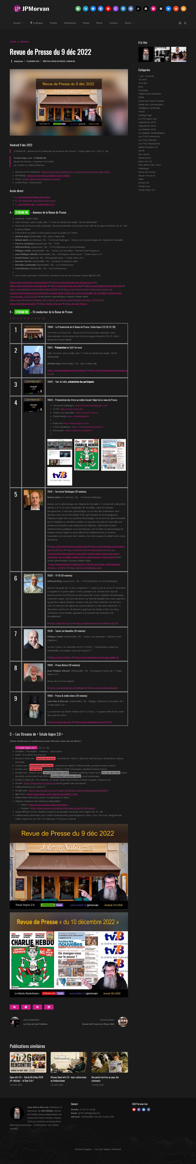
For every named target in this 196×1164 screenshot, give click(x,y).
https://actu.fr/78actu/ (76, 303)
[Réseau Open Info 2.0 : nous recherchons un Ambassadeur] (69, 1062)
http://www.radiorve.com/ (76, 423)
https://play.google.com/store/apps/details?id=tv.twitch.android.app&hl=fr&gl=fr (68, 790)
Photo (99, 23)
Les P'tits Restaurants (149, 143)
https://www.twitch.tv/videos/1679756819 (48, 175)
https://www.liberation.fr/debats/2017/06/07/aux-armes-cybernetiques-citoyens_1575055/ (55, 300)
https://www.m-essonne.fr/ (78, 430)
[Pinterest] (37, 1007)
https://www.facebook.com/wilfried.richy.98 (96, 623)
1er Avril (142, 79)
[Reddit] (176, 8)
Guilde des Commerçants (150, 104)
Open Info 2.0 (145, 161)
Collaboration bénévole (149, 93)
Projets (53, 23)
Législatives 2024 (147, 125)
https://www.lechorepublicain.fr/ (87, 426)
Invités (141, 111)
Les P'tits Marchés (147, 139)
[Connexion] (185, 23)
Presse (86, 23)
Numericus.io (144, 157)
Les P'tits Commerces (149, 136)
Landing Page (145, 115)
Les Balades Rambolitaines (151, 132)
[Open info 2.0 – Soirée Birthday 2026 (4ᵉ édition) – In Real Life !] (28, 1062)
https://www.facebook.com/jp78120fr (93, 721)
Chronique (143, 90)
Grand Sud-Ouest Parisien (151, 100)
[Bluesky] (168, 8)
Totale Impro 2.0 (146, 189)
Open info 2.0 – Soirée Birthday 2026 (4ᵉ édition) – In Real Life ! (26, 1079)
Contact (114, 23)
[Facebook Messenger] (93, 8)
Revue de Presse (58, 61)
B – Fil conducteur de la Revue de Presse (35, 200)
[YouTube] (108, 8)
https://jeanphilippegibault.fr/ (104, 687)
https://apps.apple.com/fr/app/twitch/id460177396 (52, 794)
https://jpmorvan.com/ (61, 721)
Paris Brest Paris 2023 (149, 164)
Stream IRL (70, 61)
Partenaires (70, 23)
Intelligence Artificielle (149, 107)
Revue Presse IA (146, 175)
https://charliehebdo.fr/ (78, 416)
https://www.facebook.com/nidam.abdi (104, 285)
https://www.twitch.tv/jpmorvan (40, 783)
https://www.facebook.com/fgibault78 (68, 687)
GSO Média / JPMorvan (110, 1149)
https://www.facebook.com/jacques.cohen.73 (96, 657)
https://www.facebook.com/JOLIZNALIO (29, 282)
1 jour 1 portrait (146, 76)
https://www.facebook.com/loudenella (28, 285)
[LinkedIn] (123, 8)
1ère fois (47, 61)
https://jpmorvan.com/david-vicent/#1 (42, 179)
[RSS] (183, 8)
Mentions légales (83, 1149)
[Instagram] (153, 8)
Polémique (143, 168)
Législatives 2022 (147, 122)
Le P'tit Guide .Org (147, 118)
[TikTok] (138, 8)
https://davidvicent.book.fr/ (23, 303)
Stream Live (144, 186)
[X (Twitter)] (146, 8)
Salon (140, 179)
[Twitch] (116, 8)
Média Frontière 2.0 (148, 147)
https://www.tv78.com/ (50, 303)
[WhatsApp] (78, 8)
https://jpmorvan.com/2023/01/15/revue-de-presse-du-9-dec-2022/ (75, 171)
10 (43, 318)
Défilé (141, 97)
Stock (128, 23)
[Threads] (161, 8)
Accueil (16, 23)
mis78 (141, 150)
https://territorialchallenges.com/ (91, 405)
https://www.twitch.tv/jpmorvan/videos (48, 804)
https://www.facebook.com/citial (66, 285)
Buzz (140, 86)
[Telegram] (85, 8)
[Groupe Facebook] (100, 8)
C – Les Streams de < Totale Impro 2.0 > (35, 204)
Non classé (143, 154)
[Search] (180, 23)
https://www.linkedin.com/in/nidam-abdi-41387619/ (35, 289)
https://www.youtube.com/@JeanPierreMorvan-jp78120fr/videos (62, 808)
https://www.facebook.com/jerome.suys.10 (73, 282)
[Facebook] (131, 8)
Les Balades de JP (147, 129)
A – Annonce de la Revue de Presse (32, 197)
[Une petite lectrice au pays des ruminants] (109, 1062)
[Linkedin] (143, 1109)
